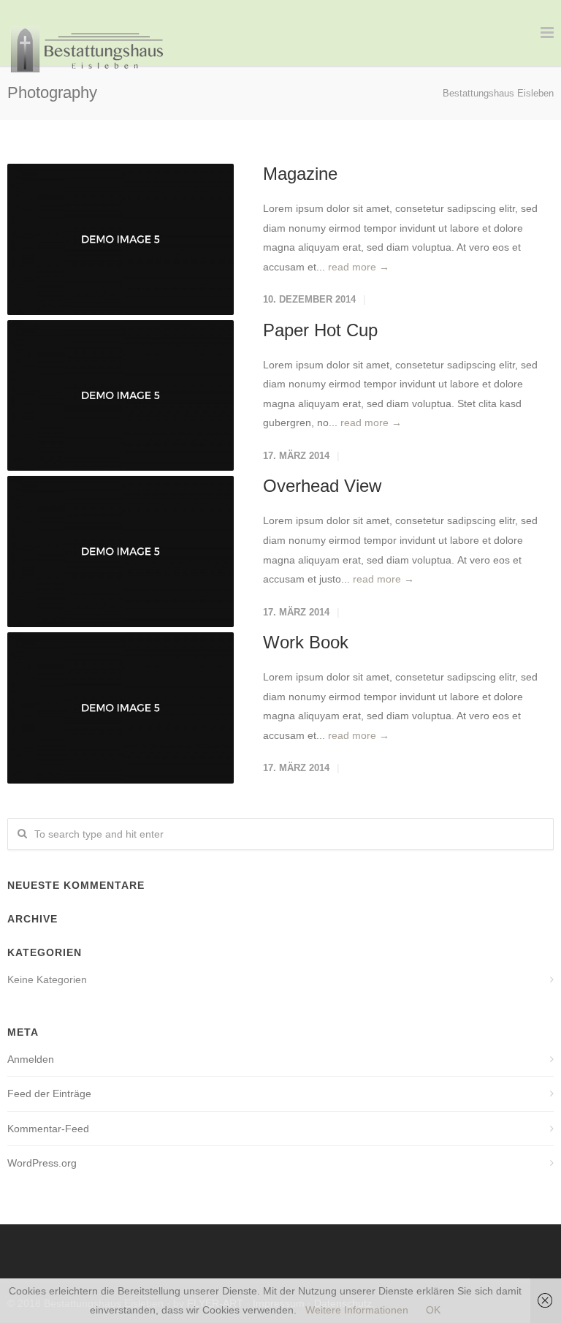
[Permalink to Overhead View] (120, 551)
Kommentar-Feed (48, 1128)
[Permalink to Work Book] (120, 708)
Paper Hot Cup (320, 330)
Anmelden (30, 1059)
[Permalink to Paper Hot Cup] (120, 395)
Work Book (305, 642)
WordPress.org (42, 1163)
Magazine (300, 173)
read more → (358, 267)
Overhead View (322, 486)
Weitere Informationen (356, 1310)
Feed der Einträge (49, 1093)
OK (433, 1310)
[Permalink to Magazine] (120, 239)
